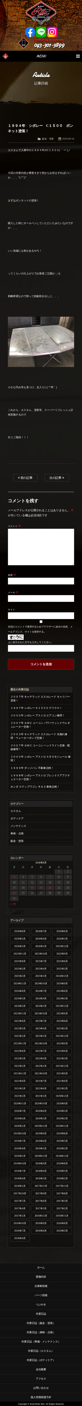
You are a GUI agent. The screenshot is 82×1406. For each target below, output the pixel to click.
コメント (14, 526)
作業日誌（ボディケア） (41, 1360)
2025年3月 (62, 968)
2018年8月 (62, 1163)
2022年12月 (62, 1036)
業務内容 (41, 1276)
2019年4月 (20, 1148)
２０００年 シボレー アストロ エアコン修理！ (37, 715)
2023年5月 (20, 1028)
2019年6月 (41, 1141)
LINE (41, 31)
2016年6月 (41, 1230)
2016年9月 (41, 1223)
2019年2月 (62, 1148)
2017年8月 (62, 1193)
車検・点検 (17, 833)
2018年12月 (41, 1156)
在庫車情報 (41, 1286)
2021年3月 (62, 1088)
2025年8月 (20, 961)
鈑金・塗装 (48, 138)
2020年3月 (41, 1118)
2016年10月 (20, 1223)
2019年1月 (20, 1156)
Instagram (52, 31)
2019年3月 (41, 1148)
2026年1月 (41, 946)
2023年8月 (20, 1021)
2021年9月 (62, 1073)
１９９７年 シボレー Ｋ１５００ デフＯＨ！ (36, 708)
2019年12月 (41, 1126)
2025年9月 (62, 953)
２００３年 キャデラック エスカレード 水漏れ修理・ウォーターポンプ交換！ (39, 736)
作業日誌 (41, 1313)
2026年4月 (41, 938)
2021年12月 (62, 1066)
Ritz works (41, 13)
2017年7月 (20, 1201)
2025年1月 (41, 976)
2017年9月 (41, 1193)
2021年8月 (20, 1081)
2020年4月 (20, 1118)
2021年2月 (20, 1096)
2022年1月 (41, 1066)
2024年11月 (20, 983)
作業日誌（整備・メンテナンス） (41, 1341)
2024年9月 (62, 983)
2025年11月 (20, 953)
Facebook (30, 31)
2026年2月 (20, 946)
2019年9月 (41, 1133)
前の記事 (26, 477)
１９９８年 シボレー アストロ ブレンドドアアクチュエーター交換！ (40, 777)
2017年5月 (62, 1201)
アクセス (41, 1378)
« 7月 (13, 904)
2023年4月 (41, 1028)
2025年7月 (41, 961)
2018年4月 (20, 1178)
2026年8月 (20, 931)
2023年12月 (62, 1006)
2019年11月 (62, 1126)
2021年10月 (41, 1073)
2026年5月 (20, 938)
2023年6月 (62, 1021)
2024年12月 (62, 976)
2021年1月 (41, 1096)
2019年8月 (62, 1133)
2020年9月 (62, 1103)
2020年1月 (20, 1126)
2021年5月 (20, 1088)
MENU (41, 56)
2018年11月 (62, 1156)
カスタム (15, 811)
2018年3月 (41, 1178)
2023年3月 (62, 1028)
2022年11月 (20, 1043)
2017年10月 (20, 1193)
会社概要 (41, 1369)
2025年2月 (20, 976)
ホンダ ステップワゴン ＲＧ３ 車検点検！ (35, 786)
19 (32, 887)
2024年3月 (62, 998)
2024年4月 (41, 998)
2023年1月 (41, 1036)
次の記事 (56, 477)
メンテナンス (18, 825)
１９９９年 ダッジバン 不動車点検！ (32, 767)
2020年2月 (62, 1118)
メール (13, 592)
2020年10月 (41, 1103)
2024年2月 (20, 1006)
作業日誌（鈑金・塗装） (41, 1323)
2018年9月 (41, 1163)
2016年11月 (62, 1215)
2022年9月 (62, 1043)
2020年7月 (20, 1111)
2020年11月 (20, 1103)
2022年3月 (62, 1058)
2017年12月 (41, 1186)
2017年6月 (41, 1201)
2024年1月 (41, 1006)
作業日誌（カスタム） (41, 1350)
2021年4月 (41, 1088)
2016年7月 (20, 1230)
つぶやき (41, 1304)
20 (41, 887)
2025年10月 (41, 953)
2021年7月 (41, 1081)
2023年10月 (41, 1013)
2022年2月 (20, 1066)
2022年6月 (62, 1051)
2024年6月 (62, 991)
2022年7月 (41, 1051)
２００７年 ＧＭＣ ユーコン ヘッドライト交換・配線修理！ (40, 747)
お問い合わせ (41, 1387)
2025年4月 (41, 968)
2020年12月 (62, 1096)
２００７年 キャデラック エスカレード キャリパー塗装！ (40, 698)
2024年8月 (20, 991)
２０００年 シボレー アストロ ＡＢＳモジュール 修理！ (40, 758)
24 (14, 893)
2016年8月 (62, 1223)
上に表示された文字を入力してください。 (31, 642)
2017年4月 (20, 1208)
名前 (12, 575)
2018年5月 (62, 1171)
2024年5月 (20, 998)
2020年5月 (62, 1111)
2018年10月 (20, 1163)
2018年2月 (62, 1178)
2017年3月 (41, 1208)
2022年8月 (20, 1051)
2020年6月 (41, 1111)
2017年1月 (20, 1215)
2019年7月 (20, 1141)
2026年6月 (62, 931)
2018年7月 (20, 1171)
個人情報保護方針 (41, 1397)
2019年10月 (20, 1133)
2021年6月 (62, 1081)
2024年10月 (41, 983)
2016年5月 (62, 1230)
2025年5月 (20, 968)
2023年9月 (62, 1013)
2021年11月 (20, 1073)
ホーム (41, 1267)
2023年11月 (20, 1013)
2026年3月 (62, 938)
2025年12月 (62, 946)
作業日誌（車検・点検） (41, 1332)
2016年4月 (20, 1238)
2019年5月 (62, 1141)
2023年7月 (41, 1021)
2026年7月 (41, 931)
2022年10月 (41, 1043)
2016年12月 (41, 1215)
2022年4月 (41, 1058)
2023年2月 (20, 1036)
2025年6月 (62, 961)
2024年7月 (41, 991)
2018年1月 (20, 1186)
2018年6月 (41, 1171)
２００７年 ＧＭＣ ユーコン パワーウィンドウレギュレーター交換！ (40, 724)
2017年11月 (62, 1186)
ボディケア (17, 818)
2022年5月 (20, 1058)
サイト (11, 609)
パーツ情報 (41, 1295)
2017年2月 (62, 1208)
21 (50, 887)
